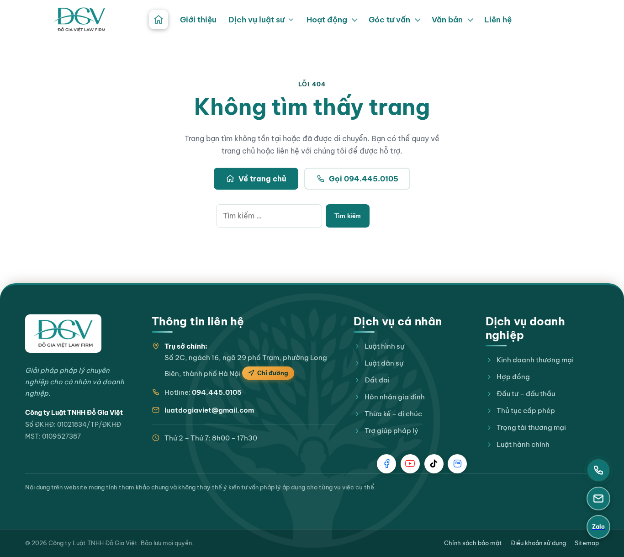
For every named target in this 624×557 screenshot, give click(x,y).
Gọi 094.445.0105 (363, 178)
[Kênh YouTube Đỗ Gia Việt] (410, 463)
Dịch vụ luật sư (256, 20)
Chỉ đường (272, 373)
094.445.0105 (217, 392)
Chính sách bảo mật (473, 542)
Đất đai (377, 380)
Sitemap (587, 542)
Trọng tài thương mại (531, 427)
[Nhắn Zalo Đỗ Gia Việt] (457, 463)
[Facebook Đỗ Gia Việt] (386, 463)
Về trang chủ (262, 178)
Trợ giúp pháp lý (391, 430)
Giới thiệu (198, 20)
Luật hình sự (384, 346)
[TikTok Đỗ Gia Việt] (434, 463)
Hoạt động (327, 20)
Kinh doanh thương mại (535, 359)
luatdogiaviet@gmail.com (209, 410)
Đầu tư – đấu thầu (526, 393)
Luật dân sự (384, 363)
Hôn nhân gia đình (395, 397)
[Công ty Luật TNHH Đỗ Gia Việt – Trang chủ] (79, 19)
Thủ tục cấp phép (526, 410)
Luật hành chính (523, 444)
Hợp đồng (513, 376)
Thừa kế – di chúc (393, 413)
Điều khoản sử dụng (538, 542)
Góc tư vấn (389, 20)
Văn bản (447, 20)
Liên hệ (498, 20)
